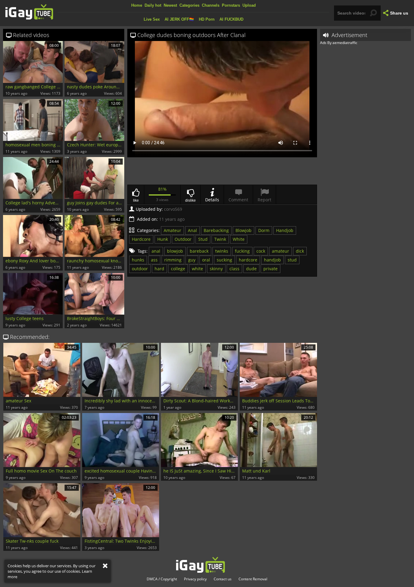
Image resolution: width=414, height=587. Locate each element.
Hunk (162, 239)
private (270, 268)
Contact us (223, 579)
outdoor (140, 268)
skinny (216, 268)
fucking (242, 251)
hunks (138, 260)
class (234, 268)
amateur (280, 251)
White (239, 239)
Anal (192, 230)
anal (156, 251)
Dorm (263, 230)
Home (136, 5)
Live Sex (152, 19)
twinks (221, 251)
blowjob (175, 251)
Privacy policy (195, 579)
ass (154, 260)
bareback (199, 251)
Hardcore (141, 239)
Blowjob (243, 230)
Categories (189, 5)
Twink (220, 239)
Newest (170, 5)
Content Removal (253, 579)
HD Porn (207, 19)
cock (260, 251)
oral (206, 260)
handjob (272, 260)
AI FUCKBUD (231, 19)
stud (292, 260)
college (178, 268)
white (197, 268)
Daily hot (153, 5)
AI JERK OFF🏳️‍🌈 (179, 19)
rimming (173, 260)
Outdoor (183, 239)
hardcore (248, 260)
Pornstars (231, 5)
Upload (249, 5)
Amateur (172, 230)
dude (251, 268)
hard (159, 268)
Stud (203, 239)
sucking (224, 260)
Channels (210, 5)
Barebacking (216, 230)
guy (191, 260)
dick (300, 251)
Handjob (284, 230)
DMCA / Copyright (162, 579)
